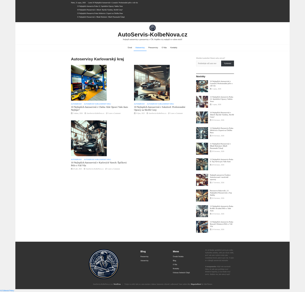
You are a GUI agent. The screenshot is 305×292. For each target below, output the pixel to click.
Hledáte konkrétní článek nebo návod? (210, 58)
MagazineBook (196, 284)
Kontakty (173, 48)
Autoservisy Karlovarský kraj (97, 104)
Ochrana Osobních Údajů (181, 273)
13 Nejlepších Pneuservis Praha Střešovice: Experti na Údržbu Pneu (100, 13)
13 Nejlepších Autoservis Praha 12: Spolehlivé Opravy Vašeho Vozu (100, 6)
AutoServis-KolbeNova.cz (152, 34)
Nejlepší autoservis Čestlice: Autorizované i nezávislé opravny (220, 177)
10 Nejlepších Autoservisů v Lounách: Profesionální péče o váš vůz (115, 3)
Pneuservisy (153, 48)
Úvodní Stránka (178, 256)
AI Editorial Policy (7, 290)
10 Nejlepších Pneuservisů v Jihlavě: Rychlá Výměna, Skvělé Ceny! (100, 10)
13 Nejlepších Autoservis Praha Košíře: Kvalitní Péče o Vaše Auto (221, 208)
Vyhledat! (227, 63)
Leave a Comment (114, 113)
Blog (174, 260)
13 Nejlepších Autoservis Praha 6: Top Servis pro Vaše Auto (221, 160)
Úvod (130, 48)
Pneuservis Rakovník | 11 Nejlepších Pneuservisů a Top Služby (221, 193)
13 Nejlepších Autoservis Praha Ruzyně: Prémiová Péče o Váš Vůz (221, 224)
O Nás (164, 48)
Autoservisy (140, 48)
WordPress (117, 284)
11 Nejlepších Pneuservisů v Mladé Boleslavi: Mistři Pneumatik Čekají (101, 17)
